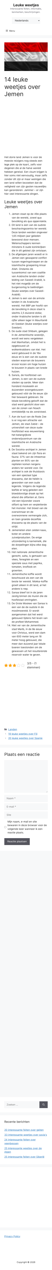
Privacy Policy (12, 1236)
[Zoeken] (43, 1104)
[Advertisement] (26, 128)
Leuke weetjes (26, 5)
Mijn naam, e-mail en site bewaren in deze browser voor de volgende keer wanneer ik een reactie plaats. (27, 827)
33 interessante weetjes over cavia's (25, 1134)
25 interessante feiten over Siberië (24, 1156)
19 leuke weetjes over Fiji (22, 733)
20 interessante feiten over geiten (24, 1129)
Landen (12, 729)
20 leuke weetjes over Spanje (25, 738)
